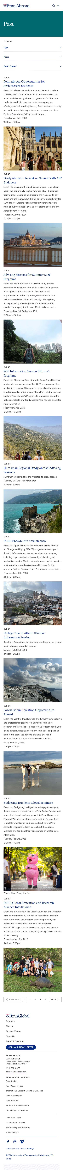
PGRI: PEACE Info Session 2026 (25, 541)
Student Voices (13, 1031)
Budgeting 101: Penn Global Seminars (28, 802)
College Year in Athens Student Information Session (24, 635)
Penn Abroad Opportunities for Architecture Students (24, 83)
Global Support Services (17, 1110)
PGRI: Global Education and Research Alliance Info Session (29, 905)
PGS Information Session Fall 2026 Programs (27, 373)
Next (53, 999)
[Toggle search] (53, 5)
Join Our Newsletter (20, 1047)
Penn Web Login (13, 1117)
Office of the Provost (15, 1122)
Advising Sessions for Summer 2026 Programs (27, 276)
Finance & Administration (17, 1105)
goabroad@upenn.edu (16, 1072)
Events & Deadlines (15, 1041)
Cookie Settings (27, 1148)
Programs (10, 1021)
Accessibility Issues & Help (18, 1127)
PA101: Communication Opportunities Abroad (29, 712)
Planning (10, 1026)
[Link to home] (17, 6)
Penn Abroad (12, 1100)
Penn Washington (14, 1095)
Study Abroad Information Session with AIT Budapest (33, 180)
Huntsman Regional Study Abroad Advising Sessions (32, 470)
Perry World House (14, 1086)
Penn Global (11, 1081)
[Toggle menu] (58, 6)
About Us (10, 1036)
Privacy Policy (12, 1132)
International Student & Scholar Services (24, 1091)
